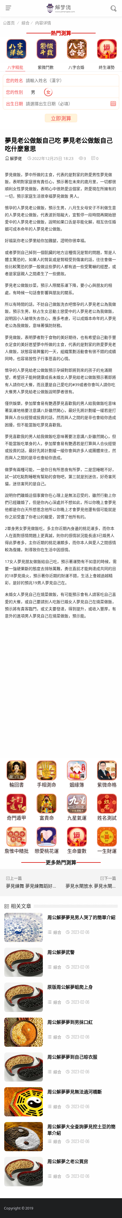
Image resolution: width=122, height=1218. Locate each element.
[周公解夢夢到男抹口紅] (23, 1034)
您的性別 (14, 92)
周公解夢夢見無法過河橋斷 (74, 1091)
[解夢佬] (61, 12)
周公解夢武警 (61, 952)
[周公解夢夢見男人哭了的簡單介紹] (23, 929)
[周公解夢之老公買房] (23, 1173)
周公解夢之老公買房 (67, 1161)
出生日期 (14, 103)
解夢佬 (16, 158)
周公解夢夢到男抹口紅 (70, 1022)
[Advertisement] (61, 695)
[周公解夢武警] (23, 964)
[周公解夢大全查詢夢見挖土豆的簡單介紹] (23, 1138)
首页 (11, 23)
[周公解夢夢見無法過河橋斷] (23, 1103)
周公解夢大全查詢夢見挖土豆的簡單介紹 (81, 1129)
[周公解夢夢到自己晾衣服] (23, 1068)
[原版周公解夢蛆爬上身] (23, 998)
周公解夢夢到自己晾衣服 (72, 1057)
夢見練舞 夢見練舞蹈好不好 (34, 886)
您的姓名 (14, 80)
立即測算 (61, 118)
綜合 (26, 22)
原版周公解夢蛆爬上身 (70, 987)
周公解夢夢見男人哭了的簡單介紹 (81, 917)
